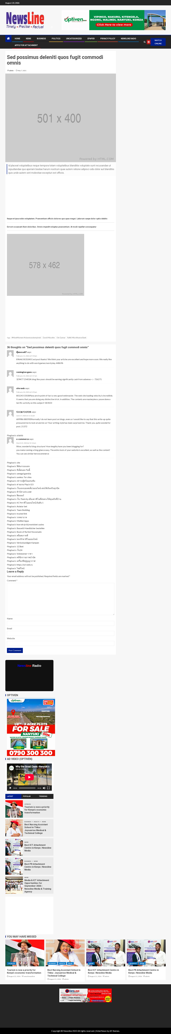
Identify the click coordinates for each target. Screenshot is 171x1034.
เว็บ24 (19, 550)
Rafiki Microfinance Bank (76, 338)
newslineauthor (29, 976)
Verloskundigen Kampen (28, 542)
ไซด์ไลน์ (20, 568)
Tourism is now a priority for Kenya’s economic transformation (36, 810)
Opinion (27, 804)
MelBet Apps (23, 521)
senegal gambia (24, 473)
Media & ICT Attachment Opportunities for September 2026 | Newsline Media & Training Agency (37, 886)
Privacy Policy (107, 39)
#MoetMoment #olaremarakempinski (26, 338)
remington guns (24, 372)
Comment (12, 580)
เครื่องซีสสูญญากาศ (26, 561)
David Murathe (49, 338)
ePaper (91, 39)
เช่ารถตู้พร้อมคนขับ (26, 480)
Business (41, 39)
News (28, 39)
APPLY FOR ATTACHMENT (26, 45)
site (18, 462)
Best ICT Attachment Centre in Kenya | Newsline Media (37, 848)
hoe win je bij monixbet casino (30, 524)
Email (9, 628)
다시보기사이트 (23, 411)
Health (37, 821)
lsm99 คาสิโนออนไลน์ (27, 539)
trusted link (22, 513)
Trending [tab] (43, 796)
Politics (56, 39)
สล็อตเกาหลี (22, 535)
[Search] (144, 42)
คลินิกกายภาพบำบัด (26, 557)
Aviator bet (22, 506)
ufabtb (20, 435)
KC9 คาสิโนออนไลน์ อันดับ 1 (30, 502)
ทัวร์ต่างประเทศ (24, 491)
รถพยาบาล (22, 517)
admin (11, 71)
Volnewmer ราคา (25, 553)
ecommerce (43, 453)
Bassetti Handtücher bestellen (30, 528)
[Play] (10, 788)
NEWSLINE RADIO (128, 39)
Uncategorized (74, 39)
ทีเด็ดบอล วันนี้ (23, 470)
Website (11, 638)
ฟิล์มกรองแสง (23, 466)
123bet (20, 546)
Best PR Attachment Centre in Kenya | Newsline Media (37, 867)
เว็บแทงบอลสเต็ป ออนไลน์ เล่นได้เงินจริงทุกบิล (38, 488)
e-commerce (22, 439)
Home (17, 39)
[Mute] (44, 788)
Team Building (23, 510)
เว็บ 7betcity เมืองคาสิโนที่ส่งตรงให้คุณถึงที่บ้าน (39, 499)
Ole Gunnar (61, 338)
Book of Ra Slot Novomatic (29, 532)
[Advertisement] (60, 197)
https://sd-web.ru (25, 564)
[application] (29, 777)
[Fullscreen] (48, 788)
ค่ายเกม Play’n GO (25, 484)
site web (20, 388)
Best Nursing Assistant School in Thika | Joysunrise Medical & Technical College (63, 973)
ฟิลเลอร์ (20, 495)
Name (10, 618)
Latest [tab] (10, 796)
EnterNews (101, 1031)
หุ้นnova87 (21, 352)
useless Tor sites (24, 477)
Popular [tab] (27, 796)
